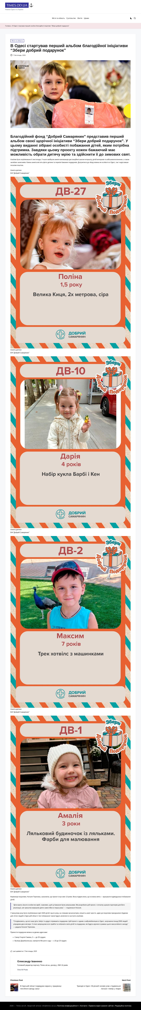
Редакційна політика (123, 1006)
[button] (22, 970)
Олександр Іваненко (29, 961)
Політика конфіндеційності (68, 1006)
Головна (8, 26)
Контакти (83, 1006)
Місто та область (17, 41)
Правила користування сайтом (101, 1006)
